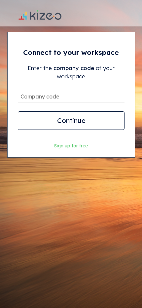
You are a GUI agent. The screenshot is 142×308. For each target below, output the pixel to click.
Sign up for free (71, 146)
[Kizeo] (40, 13)
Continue (71, 120)
